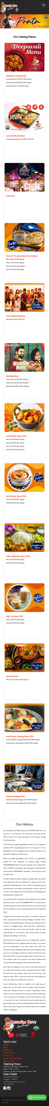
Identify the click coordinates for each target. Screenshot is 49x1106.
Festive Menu (8, 1053)
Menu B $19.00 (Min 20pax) (15, 503)
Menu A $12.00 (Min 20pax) (15, 559)
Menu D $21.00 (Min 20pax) (15, 449)
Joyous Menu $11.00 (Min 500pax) (17, 379)
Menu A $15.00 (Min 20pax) (15, 499)
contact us (7, 1055)
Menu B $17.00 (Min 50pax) (15, 259)
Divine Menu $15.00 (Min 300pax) (17, 383)
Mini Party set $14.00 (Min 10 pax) (17, 679)
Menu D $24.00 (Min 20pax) (15, 266)
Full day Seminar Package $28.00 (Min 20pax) (21, 803)
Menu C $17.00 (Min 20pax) (15, 446)
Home (5, 1044)
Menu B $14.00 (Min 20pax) (15, 563)
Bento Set (7, 1050)
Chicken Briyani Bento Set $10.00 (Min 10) (20, 139)
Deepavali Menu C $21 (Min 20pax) (17, 86)
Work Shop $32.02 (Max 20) (15, 319)
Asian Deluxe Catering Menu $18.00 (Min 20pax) (22, 743)
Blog (5, 1047)
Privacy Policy (8, 1061)
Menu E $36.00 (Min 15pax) (15, 269)
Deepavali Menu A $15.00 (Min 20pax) (18, 79)
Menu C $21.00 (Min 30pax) (15, 263)
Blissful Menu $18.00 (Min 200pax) (17, 386)
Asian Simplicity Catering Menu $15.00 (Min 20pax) (23, 740)
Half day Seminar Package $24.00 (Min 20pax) (21, 800)
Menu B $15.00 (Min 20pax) (15, 443)
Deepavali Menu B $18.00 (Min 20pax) (18, 82)
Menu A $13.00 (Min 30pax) (15, 439)
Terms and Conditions (12, 1058)
